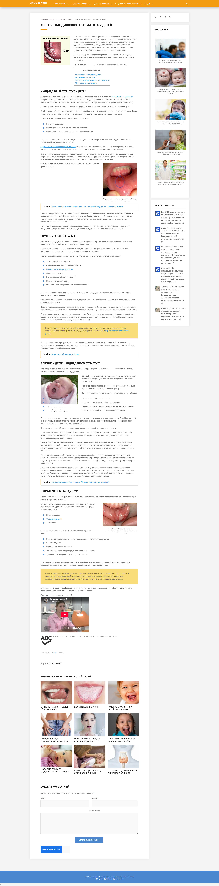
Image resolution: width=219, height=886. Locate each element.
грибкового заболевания (122, 97)
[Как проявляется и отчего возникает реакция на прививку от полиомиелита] (170, 58)
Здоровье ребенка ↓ (103, 4)
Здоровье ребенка (65, 19)
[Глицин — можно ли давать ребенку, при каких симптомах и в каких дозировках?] (170, 180)
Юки (54, 652)
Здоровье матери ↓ (81, 4)
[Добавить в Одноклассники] (52, 668)
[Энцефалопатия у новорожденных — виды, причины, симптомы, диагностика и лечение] (170, 87)
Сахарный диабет (53, 519)
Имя (43, 798)
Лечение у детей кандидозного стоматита (92, 80)
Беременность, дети (48, 19)
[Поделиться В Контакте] (42, 668)
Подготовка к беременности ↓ (129, 4)
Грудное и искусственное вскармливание (58, 147)
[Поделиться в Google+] (59, 668)
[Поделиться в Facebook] (45, 668)
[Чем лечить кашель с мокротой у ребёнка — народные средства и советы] (170, 119)
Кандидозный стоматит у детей (88, 75)
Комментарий (94, 811)
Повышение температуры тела (59, 269)
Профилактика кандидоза (85, 83)
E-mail (95, 798)
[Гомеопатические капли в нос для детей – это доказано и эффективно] (170, 149)
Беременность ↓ (62, 4)
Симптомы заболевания (85, 77)
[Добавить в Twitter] (48, 668)
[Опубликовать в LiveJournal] (55, 668)
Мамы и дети (38, 3)
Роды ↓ (149, 4)
